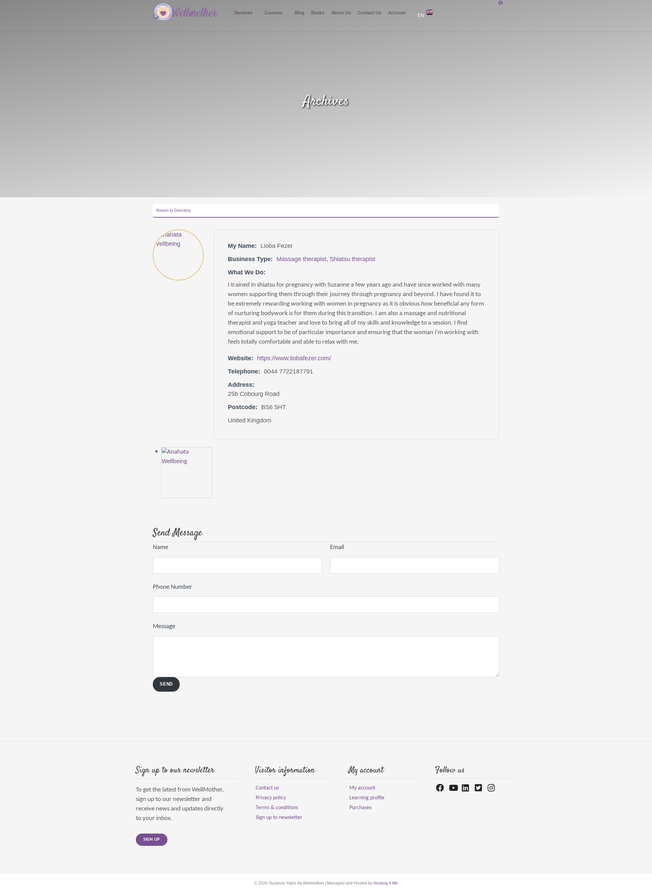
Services (243, 12)
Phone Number (172, 587)
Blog (299, 12)
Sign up (151, 839)
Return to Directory (173, 210)
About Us (341, 12)
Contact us (267, 788)
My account (362, 788)
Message (164, 626)
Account (396, 12)
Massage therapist (301, 259)
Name (160, 547)
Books (317, 12)
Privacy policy (271, 798)
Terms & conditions (277, 807)
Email (337, 547)
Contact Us (369, 12)
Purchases (360, 807)
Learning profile (366, 798)
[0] (228, 15)
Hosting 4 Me (386, 883)
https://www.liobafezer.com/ (294, 358)
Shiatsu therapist (352, 259)
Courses (274, 12)
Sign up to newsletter (279, 817)
